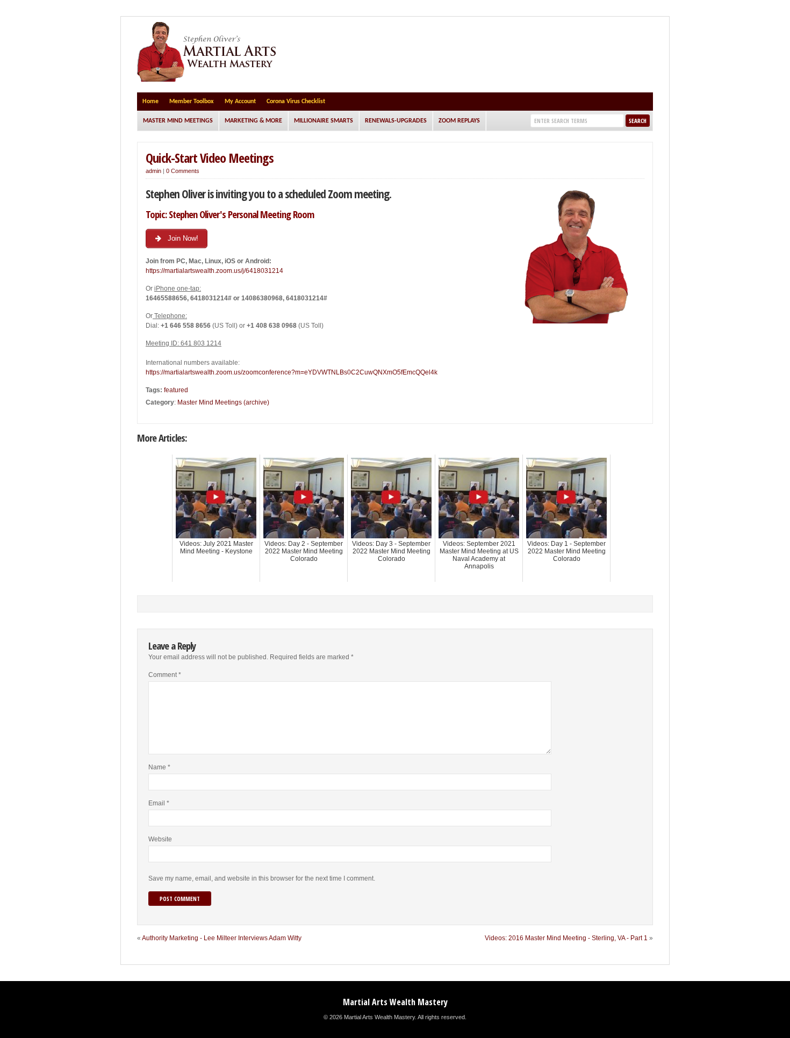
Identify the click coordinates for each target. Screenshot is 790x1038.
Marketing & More (253, 121)
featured (176, 390)
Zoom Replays (459, 121)
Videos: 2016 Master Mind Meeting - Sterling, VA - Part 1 (566, 938)
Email (158, 803)
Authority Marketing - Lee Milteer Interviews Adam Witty (221, 938)
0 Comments (182, 171)
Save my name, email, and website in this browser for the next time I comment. (261, 878)
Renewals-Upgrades (396, 121)
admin (153, 171)
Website (160, 839)
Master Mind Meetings (178, 121)
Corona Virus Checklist (296, 101)
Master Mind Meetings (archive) (223, 402)
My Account (240, 101)
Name (159, 767)
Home (150, 101)
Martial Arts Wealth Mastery (395, 1002)
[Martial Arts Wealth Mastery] (207, 79)
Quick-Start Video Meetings (210, 158)
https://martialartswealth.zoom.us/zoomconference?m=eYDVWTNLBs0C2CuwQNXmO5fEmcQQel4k (291, 372)
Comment (164, 675)
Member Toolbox (191, 101)
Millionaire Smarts (323, 121)
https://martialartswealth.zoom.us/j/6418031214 (214, 271)
